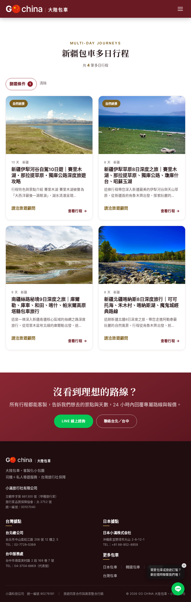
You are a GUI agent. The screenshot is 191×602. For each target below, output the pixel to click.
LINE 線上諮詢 (73, 421)
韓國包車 (133, 567)
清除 (43, 83)
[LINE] (177, 588)
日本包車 (110, 567)
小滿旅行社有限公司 (22, 488)
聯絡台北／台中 (116, 421)
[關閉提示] (184, 565)
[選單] (180, 9)
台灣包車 (110, 575)
